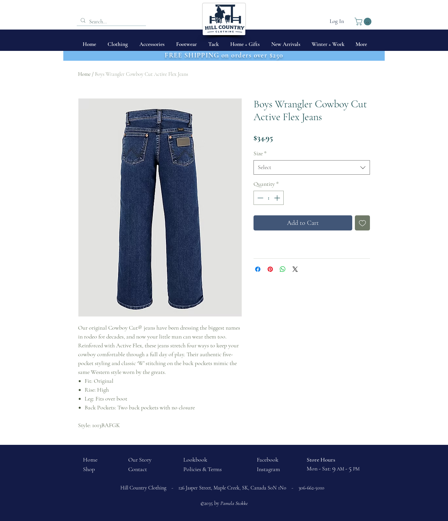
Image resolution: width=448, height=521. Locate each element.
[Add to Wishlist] (362, 222)
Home (84, 74)
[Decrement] (260, 198)
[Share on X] (295, 269)
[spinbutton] (269, 198)
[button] (364, 21)
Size (260, 153)
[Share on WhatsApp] (283, 269)
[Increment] (278, 198)
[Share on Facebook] (258, 269)
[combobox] (312, 167)
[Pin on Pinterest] (270, 269)
